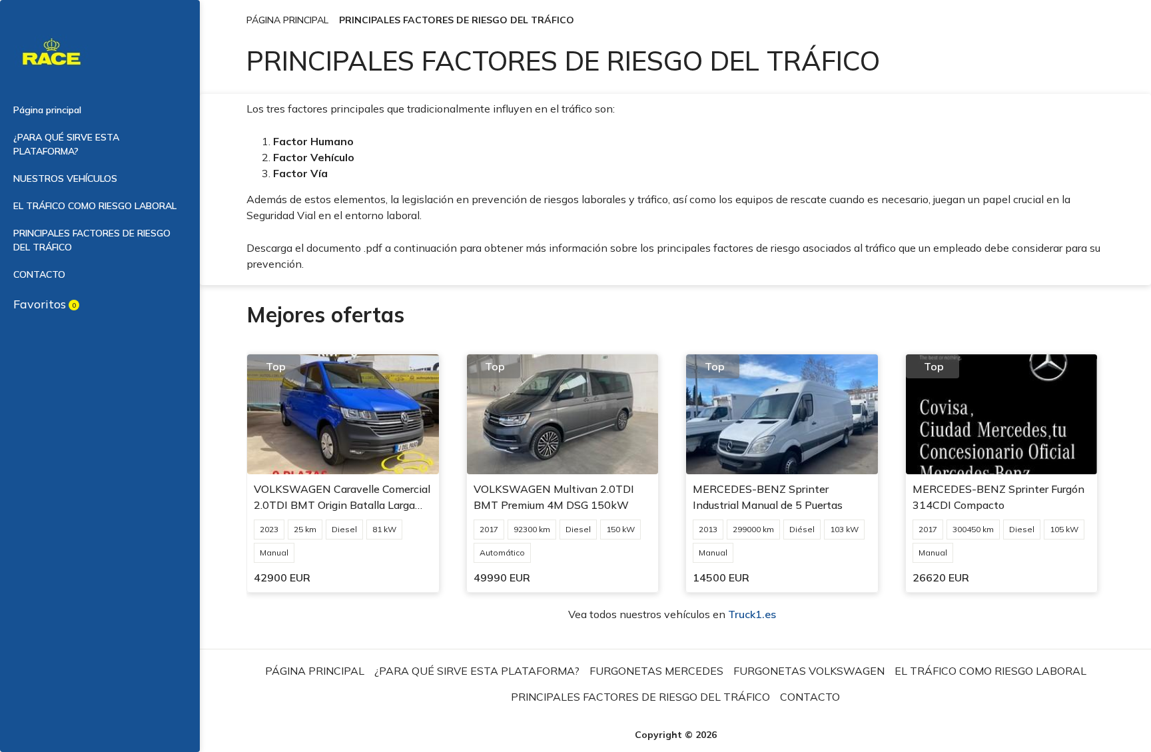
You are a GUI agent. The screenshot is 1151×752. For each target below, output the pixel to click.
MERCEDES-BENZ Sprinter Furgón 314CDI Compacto (998, 497)
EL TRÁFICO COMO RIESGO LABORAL (95, 206)
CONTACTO (39, 274)
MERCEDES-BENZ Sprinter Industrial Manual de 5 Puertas (768, 497)
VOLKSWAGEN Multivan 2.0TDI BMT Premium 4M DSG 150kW (554, 497)
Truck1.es (752, 614)
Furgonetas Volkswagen (809, 670)
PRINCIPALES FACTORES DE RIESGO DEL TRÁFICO (92, 240)
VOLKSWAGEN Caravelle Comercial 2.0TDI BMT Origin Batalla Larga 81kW (342, 497)
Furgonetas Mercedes (656, 670)
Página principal (47, 110)
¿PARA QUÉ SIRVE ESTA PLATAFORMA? (66, 144)
